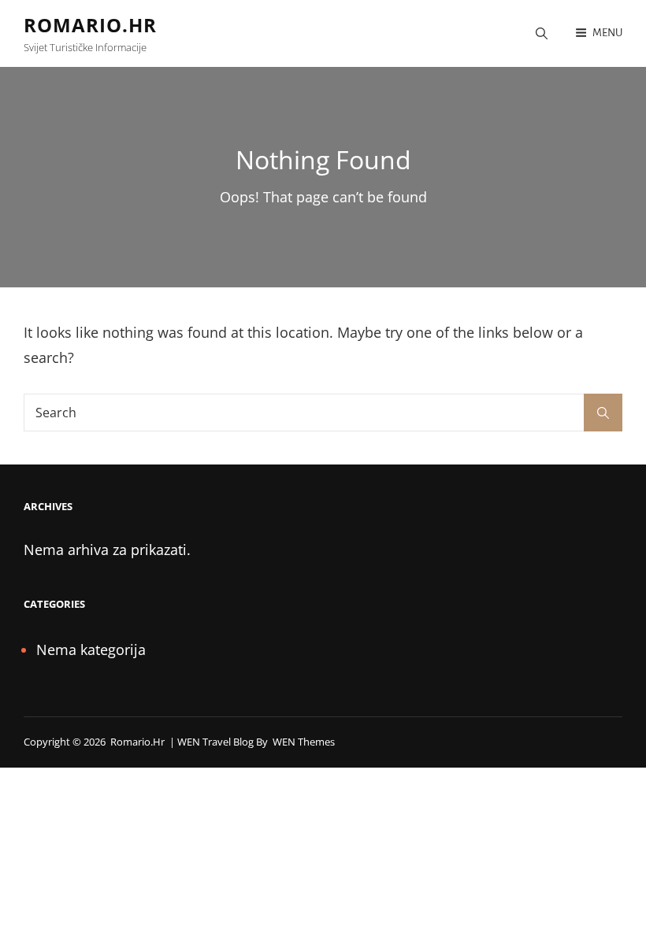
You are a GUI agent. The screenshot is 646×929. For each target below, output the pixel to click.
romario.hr (90, 25)
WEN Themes (304, 742)
